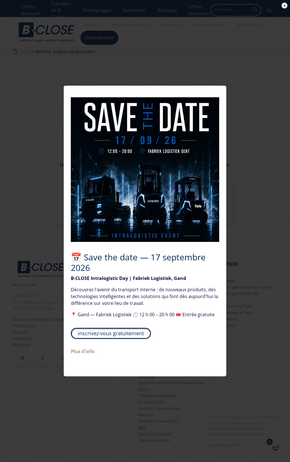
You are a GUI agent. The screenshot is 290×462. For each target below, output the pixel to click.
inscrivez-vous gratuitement (111, 333)
